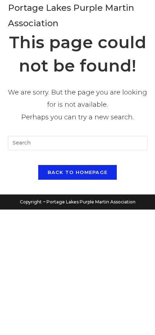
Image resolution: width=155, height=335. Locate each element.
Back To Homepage (78, 172)
